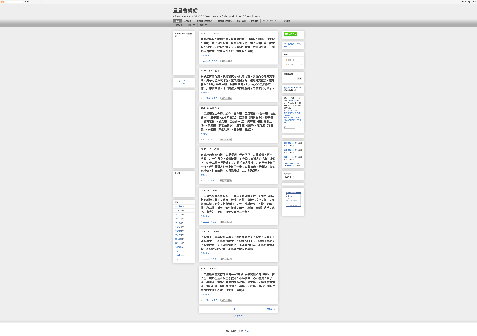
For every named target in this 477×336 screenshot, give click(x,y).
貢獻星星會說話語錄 (292, 117)
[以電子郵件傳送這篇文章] (221, 61)
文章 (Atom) (241, 316)
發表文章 (291, 60)
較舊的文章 (271, 309)
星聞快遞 (187, 21)
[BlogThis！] (224, 61)
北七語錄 (287, 150)
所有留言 (291, 65)
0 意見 (214, 61)
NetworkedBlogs (291, 192)
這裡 (296, 88)
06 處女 (178, 231)
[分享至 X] (226, 61)
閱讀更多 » (205, 55)
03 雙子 (178, 219)
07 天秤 (178, 235)
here (290, 166)
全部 (176, 259)
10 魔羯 (178, 247)
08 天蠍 (178, 239)
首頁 (177, 21)
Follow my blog (293, 205)
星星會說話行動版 (291, 111)
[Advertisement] (185, 128)
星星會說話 (288, 88)
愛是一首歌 (241, 21)
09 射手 (178, 243)
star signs (289, 200)
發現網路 (287, 21)
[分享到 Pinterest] (231, 61)
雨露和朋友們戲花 (225, 21)
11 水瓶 (177, 251)
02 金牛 (178, 214)
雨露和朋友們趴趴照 (204, 21)
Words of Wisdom (270, 21)
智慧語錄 (254, 21)
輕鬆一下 (191, 25)
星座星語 (289, 196)
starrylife (292, 101)
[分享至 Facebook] (229, 61)
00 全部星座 (179, 206)
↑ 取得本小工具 (184, 83)
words (288, 202)
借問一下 (203, 25)
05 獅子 (178, 227)
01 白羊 (178, 210)
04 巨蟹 (178, 223)
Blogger (247, 331)
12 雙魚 (178, 255)
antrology (295, 200)
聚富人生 (179, 25)
